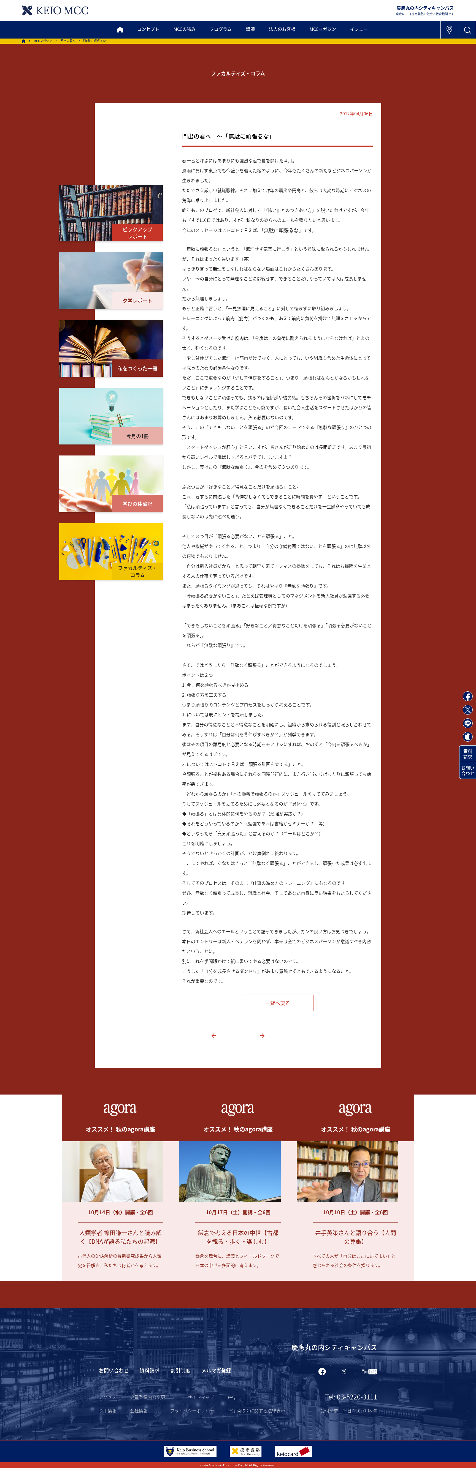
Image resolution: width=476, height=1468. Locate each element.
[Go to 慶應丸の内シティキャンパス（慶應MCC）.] (23, 41)
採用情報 (108, 1410)
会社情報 (139, 1410)
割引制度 (180, 1370)
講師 (250, 29)
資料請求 (467, 753)
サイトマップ (201, 1397)
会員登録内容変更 (147, 1397)
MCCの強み (185, 29)
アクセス (107, 1397)
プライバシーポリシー (192, 1410)
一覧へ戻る (277, 1002)
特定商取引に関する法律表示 (256, 1410)
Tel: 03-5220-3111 (351, 1396)
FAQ (231, 1397)
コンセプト (148, 29)
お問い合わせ (467, 770)
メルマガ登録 (216, 1370)
